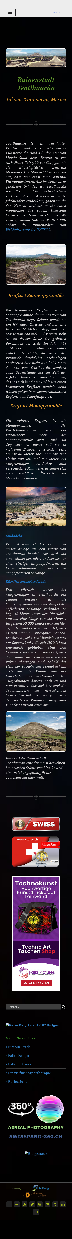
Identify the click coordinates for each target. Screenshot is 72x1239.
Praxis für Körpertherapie (29, 1073)
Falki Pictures (19, 1064)
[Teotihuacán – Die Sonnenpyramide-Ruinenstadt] (36, 713)
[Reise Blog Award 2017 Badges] (32, 1025)
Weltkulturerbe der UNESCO (28, 230)
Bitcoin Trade (19, 1047)
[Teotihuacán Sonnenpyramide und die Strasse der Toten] (36, 246)
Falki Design (18, 1055)
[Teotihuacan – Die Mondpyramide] (36, 489)
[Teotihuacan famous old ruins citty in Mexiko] (36, 50)
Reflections (17, 1081)
